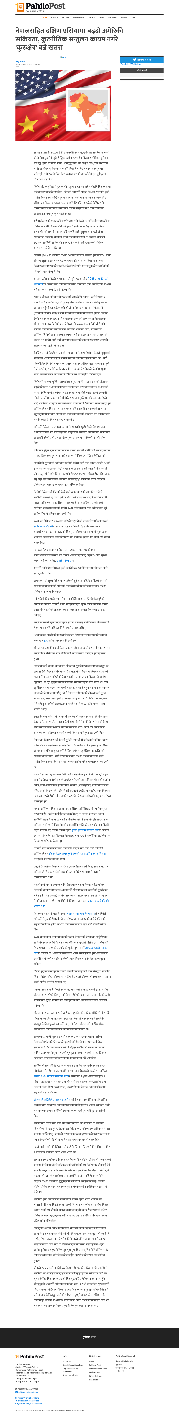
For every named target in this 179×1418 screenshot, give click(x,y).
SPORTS (92, 17)
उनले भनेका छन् (65, 561)
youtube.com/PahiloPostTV (30, 1404)
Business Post (95, 1372)
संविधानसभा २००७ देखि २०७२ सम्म (124, 1369)
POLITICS (54, 17)
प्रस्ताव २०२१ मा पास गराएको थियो (51, 1076)
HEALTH (124, 17)
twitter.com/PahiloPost (28, 1401)
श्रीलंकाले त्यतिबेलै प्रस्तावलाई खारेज (52, 1100)
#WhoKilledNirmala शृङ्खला (124, 1363)
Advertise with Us (70, 1375)
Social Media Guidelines (73, 1365)
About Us (67, 1361)
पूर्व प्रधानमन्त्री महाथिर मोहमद (80, 913)
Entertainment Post (98, 1369)
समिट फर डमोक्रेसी (43, 526)
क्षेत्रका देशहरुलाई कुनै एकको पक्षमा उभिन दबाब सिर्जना (77, 854)
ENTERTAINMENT (79, 17)
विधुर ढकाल (20, 62)
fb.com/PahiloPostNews (28, 1398)
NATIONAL (65, 17)
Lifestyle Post (95, 1376)
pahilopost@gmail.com (28, 1392)
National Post (95, 1380)
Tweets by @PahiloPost (131, 64)
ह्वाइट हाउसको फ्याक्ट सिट (85, 830)
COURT (133, 17)
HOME (45, 17)
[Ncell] (63, 57)
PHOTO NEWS (112, 17)
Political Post (95, 1365)
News (91, 1361)
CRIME (101, 17)
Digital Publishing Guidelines (70, 1370)
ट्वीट (46, 640)
